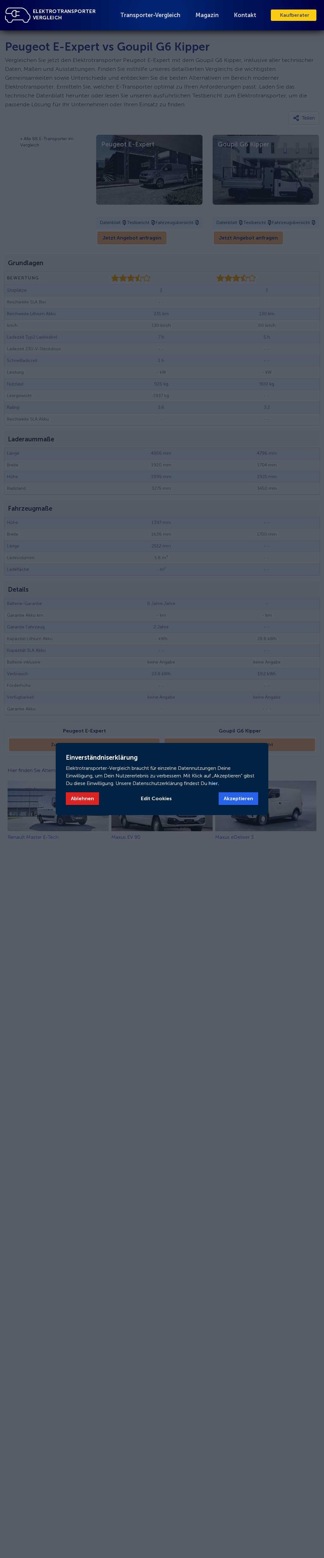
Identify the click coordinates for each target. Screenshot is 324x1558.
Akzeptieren (238, 798)
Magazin (207, 15)
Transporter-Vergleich (150, 15)
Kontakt (245, 15)
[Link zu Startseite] (17, 15)
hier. (213, 783)
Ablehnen (82, 798)
